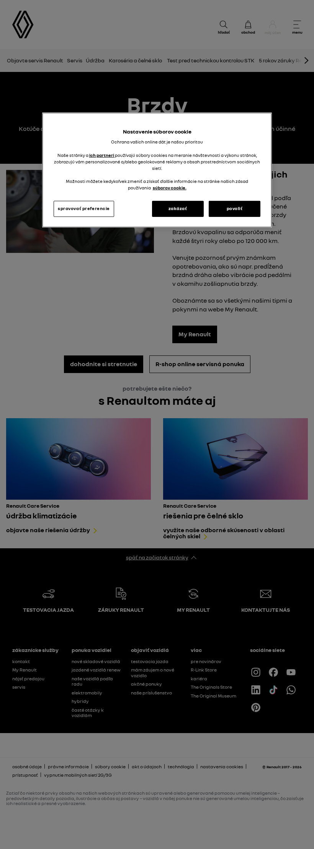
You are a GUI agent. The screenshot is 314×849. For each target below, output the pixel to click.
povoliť (235, 208)
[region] (157, 170)
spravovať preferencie (84, 208)
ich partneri (102, 155)
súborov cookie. (169, 188)
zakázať (177, 208)
